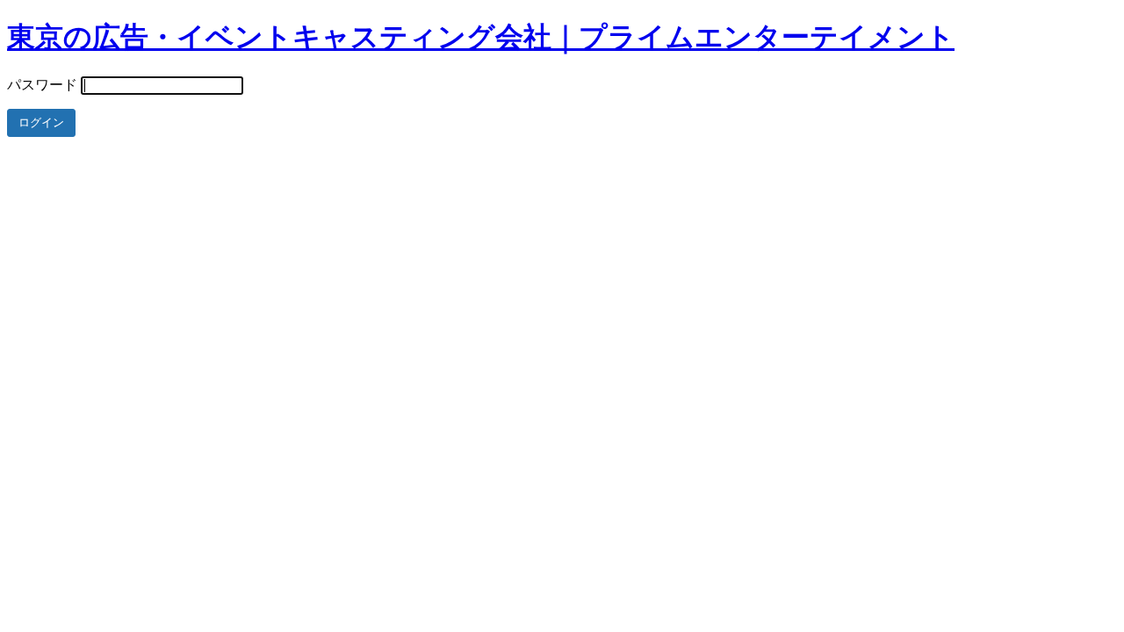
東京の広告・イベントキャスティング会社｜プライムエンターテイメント (481, 37)
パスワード (42, 84)
